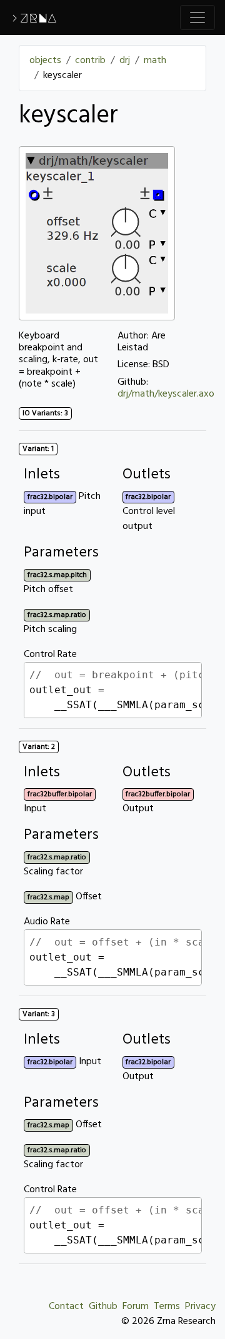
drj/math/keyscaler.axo (166, 394)
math (155, 60)
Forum (135, 1306)
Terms (167, 1306)
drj (124, 60)
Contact (66, 1306)
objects (45, 60)
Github (103, 1306)
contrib (90, 60)
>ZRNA (33, 17)
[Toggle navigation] (197, 17)
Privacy (200, 1306)
